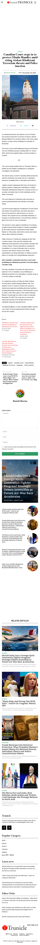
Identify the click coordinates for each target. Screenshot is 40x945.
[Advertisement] (20, 26)
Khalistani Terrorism (9, 365)
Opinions (5, 742)
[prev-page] (31, 462)
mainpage (20, 365)
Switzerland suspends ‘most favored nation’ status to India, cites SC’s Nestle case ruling (29, 377)
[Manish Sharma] (20, 393)
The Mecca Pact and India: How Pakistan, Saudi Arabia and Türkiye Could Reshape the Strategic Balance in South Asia (13, 538)
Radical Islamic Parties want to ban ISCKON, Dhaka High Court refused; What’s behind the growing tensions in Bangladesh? (10, 378)
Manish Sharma (11, 72)
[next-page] (34, 462)
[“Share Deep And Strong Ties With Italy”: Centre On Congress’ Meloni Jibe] (32, 511)
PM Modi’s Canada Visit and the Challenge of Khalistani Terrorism (10, 324)
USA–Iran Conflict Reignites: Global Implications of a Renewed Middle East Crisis (12, 566)
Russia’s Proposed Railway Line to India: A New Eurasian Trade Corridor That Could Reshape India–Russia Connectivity (13, 552)
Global (20, 51)
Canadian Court (18, 363)
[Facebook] (4, 828)
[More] (33, 126)
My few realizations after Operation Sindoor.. (16, 916)
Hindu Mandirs (29, 363)
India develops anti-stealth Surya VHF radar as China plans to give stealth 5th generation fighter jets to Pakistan (19, 909)
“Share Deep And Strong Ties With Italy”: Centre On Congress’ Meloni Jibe (12, 511)
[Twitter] (9, 828)
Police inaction (29, 365)
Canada (10, 363)
